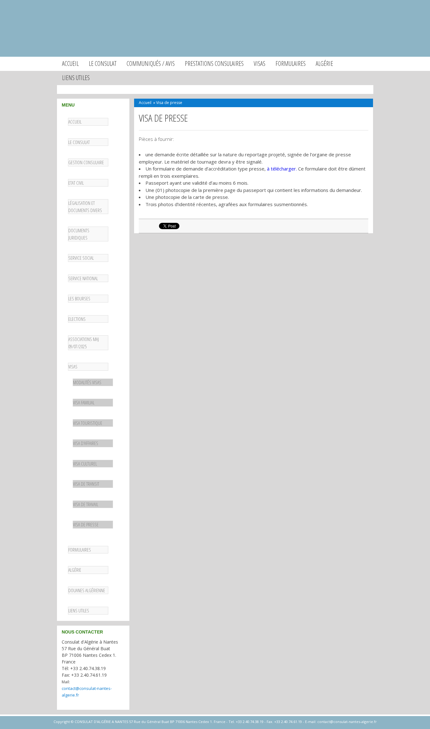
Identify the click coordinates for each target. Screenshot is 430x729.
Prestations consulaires (214, 63)
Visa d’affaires (85, 443)
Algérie (324, 63)
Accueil (70, 63)
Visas (259, 63)
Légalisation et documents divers (85, 206)
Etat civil (76, 183)
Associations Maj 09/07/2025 (83, 343)
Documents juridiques (78, 234)
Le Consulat (79, 142)
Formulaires (290, 63)
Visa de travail (85, 504)
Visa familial (83, 402)
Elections (77, 319)
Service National (83, 278)
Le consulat (102, 63)
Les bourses (79, 298)
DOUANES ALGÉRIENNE (86, 590)
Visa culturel (85, 463)
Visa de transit (86, 484)
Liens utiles (76, 77)
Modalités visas (87, 382)
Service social (81, 258)
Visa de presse (86, 524)
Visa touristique (87, 423)
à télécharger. (282, 168)
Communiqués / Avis (151, 63)
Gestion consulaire (86, 162)
